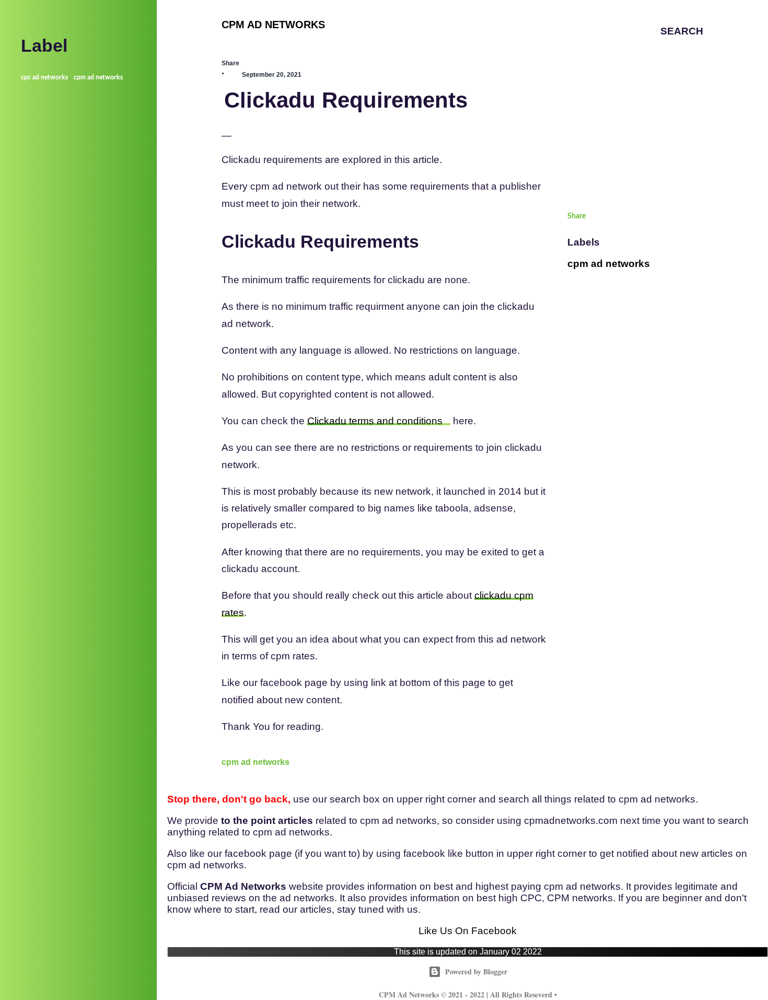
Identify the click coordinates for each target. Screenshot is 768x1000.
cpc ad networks (44, 77)
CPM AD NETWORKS (273, 24)
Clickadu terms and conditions (375, 420)
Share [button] (230, 63)
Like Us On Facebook (467, 930)
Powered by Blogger (476, 971)
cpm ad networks (255, 762)
